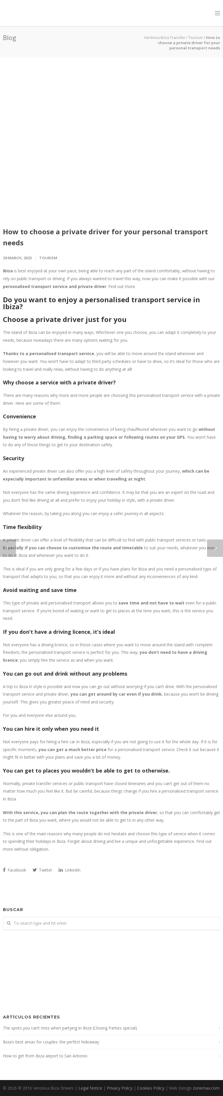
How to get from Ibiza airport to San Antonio (45, 1056)
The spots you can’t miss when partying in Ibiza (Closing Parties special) (70, 1028)
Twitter (45, 870)
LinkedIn (72, 870)
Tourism (48, 257)
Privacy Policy (119, 1088)
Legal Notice (90, 1088)
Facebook (16, 870)
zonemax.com (206, 1088)
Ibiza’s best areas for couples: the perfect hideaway (51, 1042)
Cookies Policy (150, 1088)
